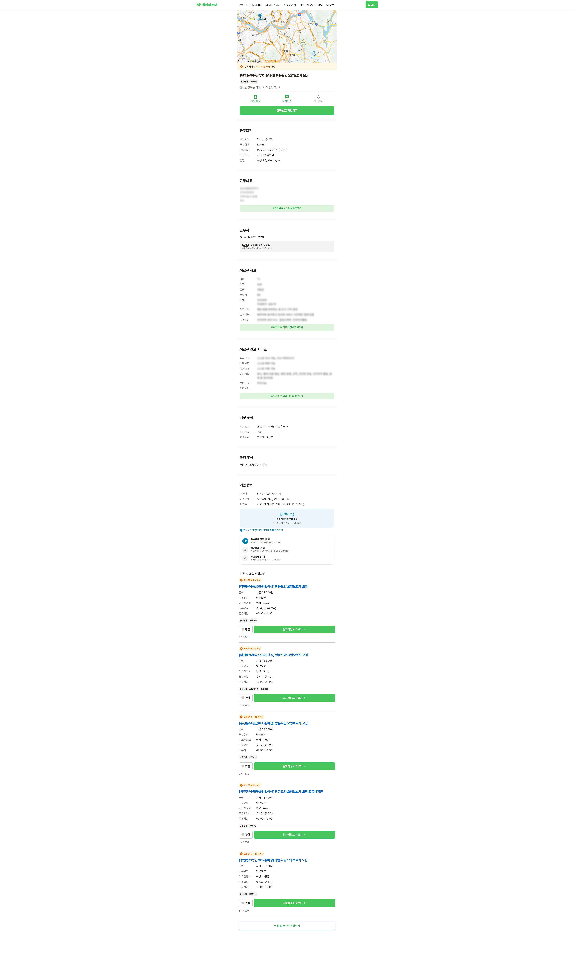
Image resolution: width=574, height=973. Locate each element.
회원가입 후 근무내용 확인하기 (287, 208)
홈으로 (243, 5)
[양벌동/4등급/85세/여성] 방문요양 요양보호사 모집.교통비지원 (281, 792)
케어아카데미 (273, 5)
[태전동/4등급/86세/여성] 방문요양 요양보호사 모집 (273, 586)
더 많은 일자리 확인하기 (287, 925)
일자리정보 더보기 (293, 629)
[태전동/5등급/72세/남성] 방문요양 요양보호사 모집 (273, 655)
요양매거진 (290, 5)
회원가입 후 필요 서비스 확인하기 (287, 396)
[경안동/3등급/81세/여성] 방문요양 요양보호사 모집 (273, 860)
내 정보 (330, 5)
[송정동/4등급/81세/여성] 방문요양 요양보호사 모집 (273, 723)
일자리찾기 (256, 5)
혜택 (320, 5)
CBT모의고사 (306, 5)
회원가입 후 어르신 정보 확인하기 (287, 327)
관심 (247, 629)
